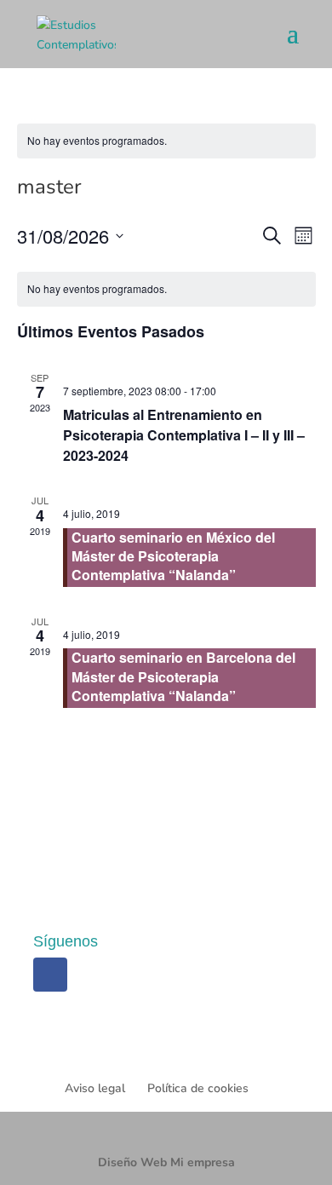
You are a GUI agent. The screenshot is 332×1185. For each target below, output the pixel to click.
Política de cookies (198, 1088)
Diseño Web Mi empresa (166, 1162)
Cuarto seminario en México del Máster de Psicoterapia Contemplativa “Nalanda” (173, 556)
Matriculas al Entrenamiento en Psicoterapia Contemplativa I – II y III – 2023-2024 (184, 435)
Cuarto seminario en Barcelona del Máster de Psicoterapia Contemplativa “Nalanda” (183, 676)
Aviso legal (95, 1088)
